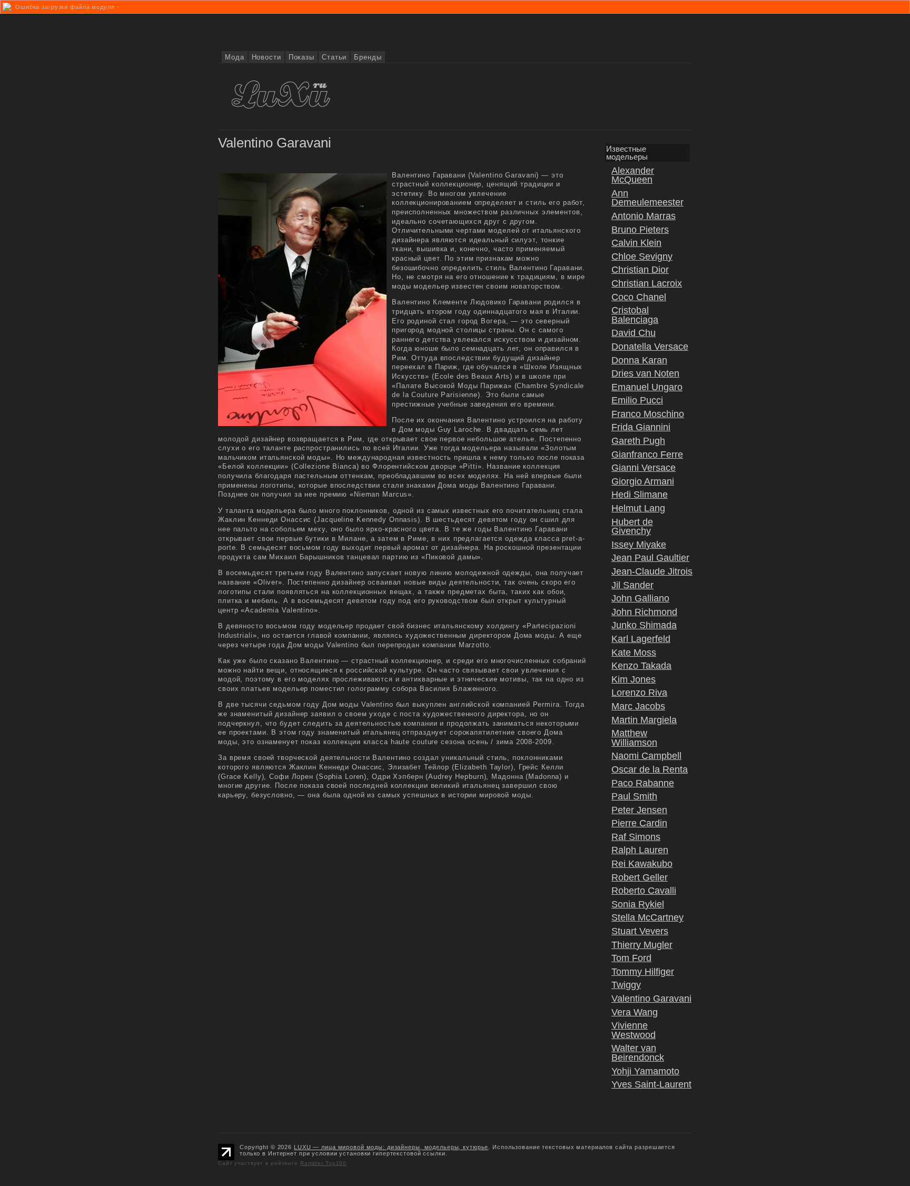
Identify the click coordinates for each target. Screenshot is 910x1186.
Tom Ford (631, 958)
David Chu (633, 333)
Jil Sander (632, 585)
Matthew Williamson (634, 738)
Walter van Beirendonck (637, 1053)
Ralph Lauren (639, 850)
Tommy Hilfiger (642, 971)
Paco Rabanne (642, 783)
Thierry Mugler (641, 945)
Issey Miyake (638, 544)
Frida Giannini (640, 427)
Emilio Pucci (637, 400)
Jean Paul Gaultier (650, 557)
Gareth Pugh (638, 441)
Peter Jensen (639, 810)
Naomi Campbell (646, 755)
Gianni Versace (643, 467)
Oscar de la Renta (649, 769)
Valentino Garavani (651, 998)
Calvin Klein (636, 243)
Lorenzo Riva (639, 692)
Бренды (367, 57)
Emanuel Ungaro (646, 387)
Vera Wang (634, 1012)
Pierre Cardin (639, 823)
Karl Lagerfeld (640, 639)
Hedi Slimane (639, 494)
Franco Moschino (647, 414)
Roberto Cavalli (643, 890)
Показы (301, 57)
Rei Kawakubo (641, 863)
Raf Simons (635, 837)
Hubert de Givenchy (632, 527)
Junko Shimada (644, 625)
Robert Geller (639, 877)
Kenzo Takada (641, 665)
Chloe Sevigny (641, 256)
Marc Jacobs (638, 706)
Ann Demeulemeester (647, 198)
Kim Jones (633, 679)
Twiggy (626, 985)
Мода (234, 57)
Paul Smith (634, 796)
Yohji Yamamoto (645, 1071)
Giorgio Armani (642, 481)
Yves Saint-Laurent (651, 1084)
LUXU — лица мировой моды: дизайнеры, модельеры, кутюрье (391, 1147)
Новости (266, 57)
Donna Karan (639, 360)
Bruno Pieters (640, 229)
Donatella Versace (649, 346)
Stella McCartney (647, 917)
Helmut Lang (638, 508)
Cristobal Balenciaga (634, 315)
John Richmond (644, 612)
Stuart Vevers (639, 931)
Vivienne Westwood (633, 1030)
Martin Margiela (644, 720)
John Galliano (640, 598)
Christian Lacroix (646, 283)
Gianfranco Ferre (647, 454)
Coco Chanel (638, 297)
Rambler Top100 (323, 1163)
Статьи (334, 57)
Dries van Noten (645, 373)
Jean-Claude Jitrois (652, 571)
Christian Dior (640, 269)
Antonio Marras (643, 216)
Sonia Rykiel (637, 904)
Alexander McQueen (632, 175)
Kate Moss (633, 652)
